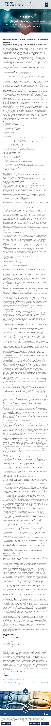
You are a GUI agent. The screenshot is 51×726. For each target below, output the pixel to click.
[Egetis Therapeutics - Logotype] (13, 5)
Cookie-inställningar (6, 723)
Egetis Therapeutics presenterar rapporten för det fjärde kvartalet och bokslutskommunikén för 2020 (13, 683)
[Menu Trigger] (46, 5)
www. (15, 117)
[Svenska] (47, 2)
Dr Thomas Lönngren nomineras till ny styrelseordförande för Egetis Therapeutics (39, 683)
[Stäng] (48, 718)
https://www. (12, 630)
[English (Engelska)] (45, 2)
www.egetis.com (19, 95)
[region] (25, 721)
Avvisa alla (45, 723)
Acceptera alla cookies (34, 723)
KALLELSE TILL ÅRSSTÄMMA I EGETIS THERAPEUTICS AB (13, 679)
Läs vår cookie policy (27, 720)
